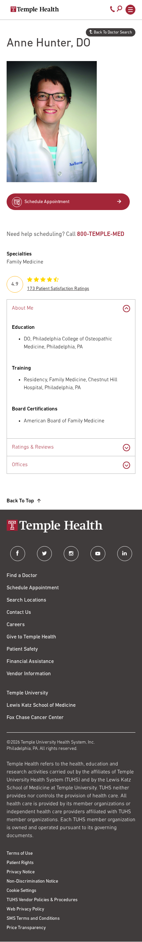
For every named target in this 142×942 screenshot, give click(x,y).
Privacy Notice (21, 872)
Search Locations (26, 600)
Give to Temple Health (31, 637)
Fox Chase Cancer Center (35, 717)
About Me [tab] (22, 308)
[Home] (71, 527)
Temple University (27, 693)
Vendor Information (29, 674)
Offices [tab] (20, 465)
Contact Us (19, 612)
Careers (16, 624)
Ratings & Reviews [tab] (33, 447)
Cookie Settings (21, 890)
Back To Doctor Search (113, 33)
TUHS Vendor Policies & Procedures (42, 900)
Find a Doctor (22, 575)
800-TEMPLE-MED (100, 235)
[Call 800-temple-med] (112, 11)
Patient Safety (22, 649)
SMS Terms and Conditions (33, 918)
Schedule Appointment (46, 201)
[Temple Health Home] (35, 9)
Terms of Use (20, 853)
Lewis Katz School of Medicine (41, 705)
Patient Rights (20, 862)
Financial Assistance (30, 661)
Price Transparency (26, 927)
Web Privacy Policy (25, 909)
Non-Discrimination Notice (32, 881)
